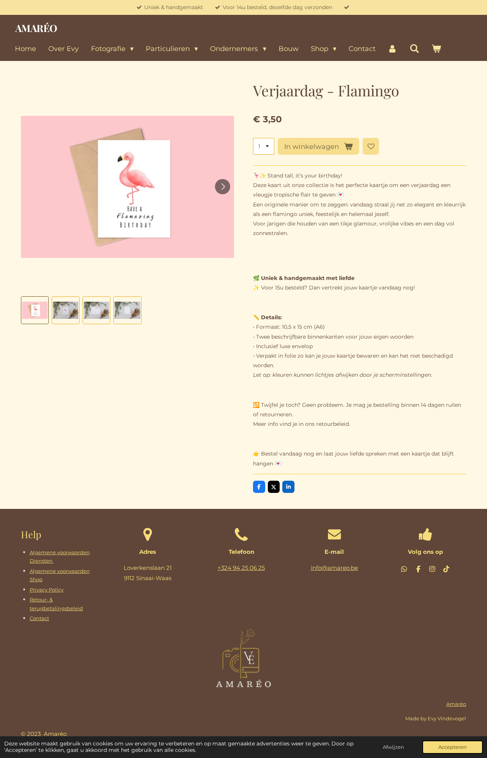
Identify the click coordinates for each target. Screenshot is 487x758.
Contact (39, 618)
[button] (35, 310)
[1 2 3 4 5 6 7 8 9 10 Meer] (263, 146)
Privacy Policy (47, 590)
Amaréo (456, 704)
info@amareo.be (334, 567)
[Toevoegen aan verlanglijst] (371, 146)
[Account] (392, 49)
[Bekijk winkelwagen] (436, 49)
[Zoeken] (414, 49)
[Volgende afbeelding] (222, 186)
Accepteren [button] (452, 747)
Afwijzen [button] (393, 747)
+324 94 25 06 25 (241, 567)
